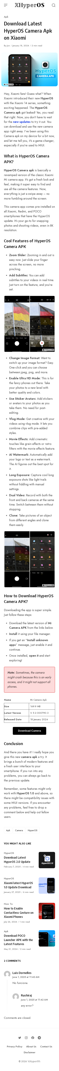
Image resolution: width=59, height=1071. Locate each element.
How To (8, 904)
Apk (6, 17)
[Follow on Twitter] (20, 1038)
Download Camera (29, 730)
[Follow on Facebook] (33, 1038)
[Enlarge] (50, 299)
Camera (19, 830)
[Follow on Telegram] (39, 1038)
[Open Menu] (5, 5)
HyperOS (32, 830)
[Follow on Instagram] (26, 1038)
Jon (8, 45)
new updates (21, 122)
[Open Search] (53, 5)
